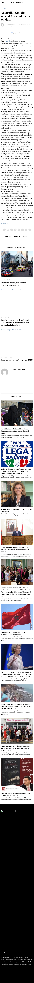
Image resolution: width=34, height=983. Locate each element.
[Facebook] (4, 230)
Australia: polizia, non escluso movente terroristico (13, 283)
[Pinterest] (15, 230)
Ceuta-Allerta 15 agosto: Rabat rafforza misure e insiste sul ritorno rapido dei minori (15, 549)
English (3, 8)
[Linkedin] (19, 230)
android (8, 236)
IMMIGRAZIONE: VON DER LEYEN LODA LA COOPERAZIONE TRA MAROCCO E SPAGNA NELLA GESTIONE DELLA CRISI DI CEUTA (16, 674)
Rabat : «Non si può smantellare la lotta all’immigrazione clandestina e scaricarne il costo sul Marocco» (16, 706)
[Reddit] (26, 230)
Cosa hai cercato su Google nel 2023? (17, 360)
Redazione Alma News (18, 369)
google (25, 236)
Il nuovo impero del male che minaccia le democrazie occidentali (16, 794)
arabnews (4, 224)
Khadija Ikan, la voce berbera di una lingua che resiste (16, 510)
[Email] (29, 230)
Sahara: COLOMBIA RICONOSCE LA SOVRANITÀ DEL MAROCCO (13, 633)
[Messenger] (8, 230)
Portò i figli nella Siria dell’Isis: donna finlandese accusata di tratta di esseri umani (15, 431)
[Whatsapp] (22, 230)
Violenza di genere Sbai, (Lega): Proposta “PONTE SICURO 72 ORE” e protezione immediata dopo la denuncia (16, 471)
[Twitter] (11, 230)
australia (17, 236)
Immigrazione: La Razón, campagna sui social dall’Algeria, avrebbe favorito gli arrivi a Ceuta (15, 748)
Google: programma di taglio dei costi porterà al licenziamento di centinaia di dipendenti (15, 322)
